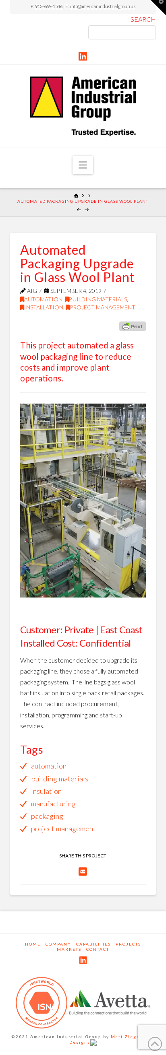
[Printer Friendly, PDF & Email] (132, 325)
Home (33, 944)
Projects (128, 944)
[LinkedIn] (83, 56)
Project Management (102, 307)
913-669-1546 (48, 6)
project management (63, 828)
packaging (47, 816)
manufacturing (53, 803)
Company (58, 944)
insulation (46, 791)
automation (48, 765)
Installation (43, 307)
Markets (69, 949)
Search (143, 19)
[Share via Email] (83, 871)
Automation (43, 299)
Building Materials (98, 299)
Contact (97, 949)
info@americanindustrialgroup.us (102, 6)
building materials (59, 778)
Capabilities (93, 944)
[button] (83, 165)
